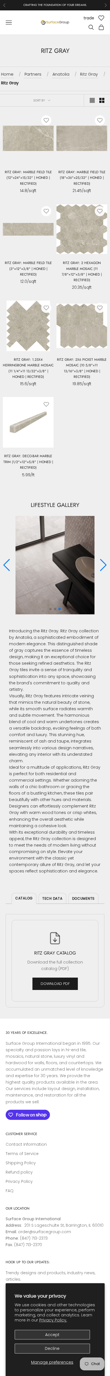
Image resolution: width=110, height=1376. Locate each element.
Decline (52, 1348)
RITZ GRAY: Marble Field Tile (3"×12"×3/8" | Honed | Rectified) (28, 268)
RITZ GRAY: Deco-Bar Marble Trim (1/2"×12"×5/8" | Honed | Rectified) (28, 462)
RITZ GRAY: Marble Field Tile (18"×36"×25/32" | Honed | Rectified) (81, 178)
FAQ (10, 1191)
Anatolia (60, 74)
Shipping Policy (21, 1163)
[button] (103, 565)
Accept (52, 1334)
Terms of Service (22, 1153)
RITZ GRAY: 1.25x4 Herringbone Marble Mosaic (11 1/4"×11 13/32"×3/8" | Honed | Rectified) (28, 368)
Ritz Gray (89, 74)
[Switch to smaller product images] (101, 100)
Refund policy (19, 1172)
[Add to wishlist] (46, 120)
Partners (33, 74)
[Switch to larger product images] (92, 100)
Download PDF (55, 983)
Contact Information (26, 1144)
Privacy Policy (19, 1181)
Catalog (24, 898)
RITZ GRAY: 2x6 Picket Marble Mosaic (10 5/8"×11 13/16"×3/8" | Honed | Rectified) (82, 368)
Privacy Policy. (53, 1320)
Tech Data (52, 898)
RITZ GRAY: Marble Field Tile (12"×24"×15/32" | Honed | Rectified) (28, 178)
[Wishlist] (101, 18)
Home (7, 74)
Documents (83, 898)
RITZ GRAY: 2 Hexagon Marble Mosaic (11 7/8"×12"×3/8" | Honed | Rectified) (82, 271)
